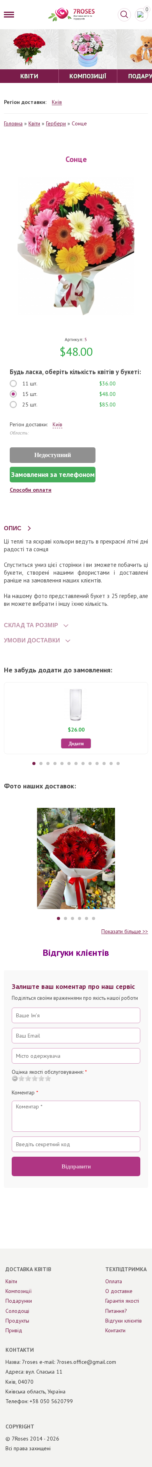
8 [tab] (83, 763)
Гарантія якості (122, 1300)
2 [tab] (40, 763)
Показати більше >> (124, 931)
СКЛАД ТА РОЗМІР (31, 625)
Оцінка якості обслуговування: (49, 1071)
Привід (13, 1330)
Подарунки (18, 1300)
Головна (13, 123)
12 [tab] (111, 763)
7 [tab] (76, 763)
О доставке (119, 1291)
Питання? (116, 1310)
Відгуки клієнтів (123, 1320)
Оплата (113, 1281)
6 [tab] (69, 763)
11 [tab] (104, 763)
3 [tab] (47, 763)
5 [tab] (62, 763)
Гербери (56, 123)
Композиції (18, 1291)
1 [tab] (33, 763)
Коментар (25, 1092)
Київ (57, 102)
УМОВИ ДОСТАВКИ (32, 640)
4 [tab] (55, 763)
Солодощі (17, 1310)
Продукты (17, 1320)
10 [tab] (97, 763)
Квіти (34, 123)
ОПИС (12, 528)
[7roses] (71, 14)
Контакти (115, 1330)
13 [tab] (118, 763)
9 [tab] (90, 763)
